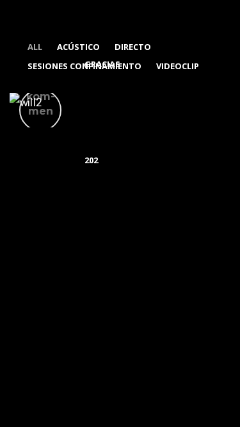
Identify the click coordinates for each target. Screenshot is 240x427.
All (35, 46)
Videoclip (177, 66)
